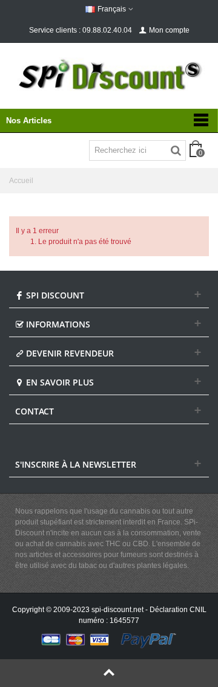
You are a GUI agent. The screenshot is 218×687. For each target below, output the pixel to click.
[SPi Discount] (109, 74)
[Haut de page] (109, 673)
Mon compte (169, 30)
